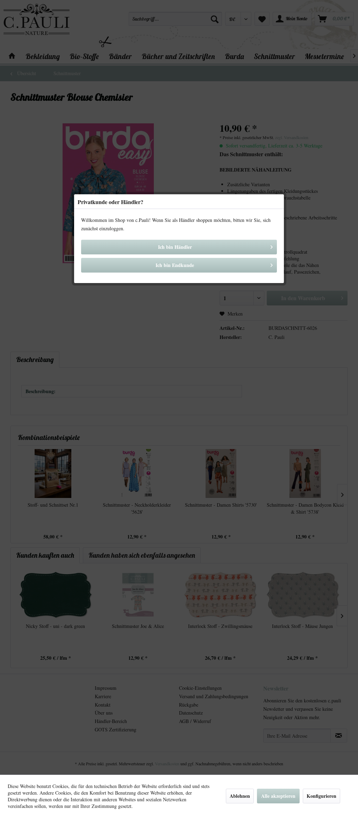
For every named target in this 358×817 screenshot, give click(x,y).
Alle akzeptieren (278, 796)
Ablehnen (240, 796)
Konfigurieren (321, 796)
